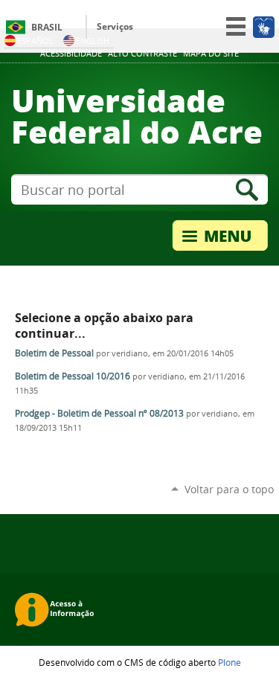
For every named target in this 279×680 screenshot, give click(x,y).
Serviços (115, 26)
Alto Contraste (142, 53)
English (92, 40)
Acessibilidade (71, 53)
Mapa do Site (211, 53)
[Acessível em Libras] (263, 27)
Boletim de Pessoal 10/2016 (72, 376)
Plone (229, 662)
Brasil (46, 27)
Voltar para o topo (229, 489)
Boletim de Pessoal (54, 353)
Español (35, 40)
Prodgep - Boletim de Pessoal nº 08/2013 (99, 413)
